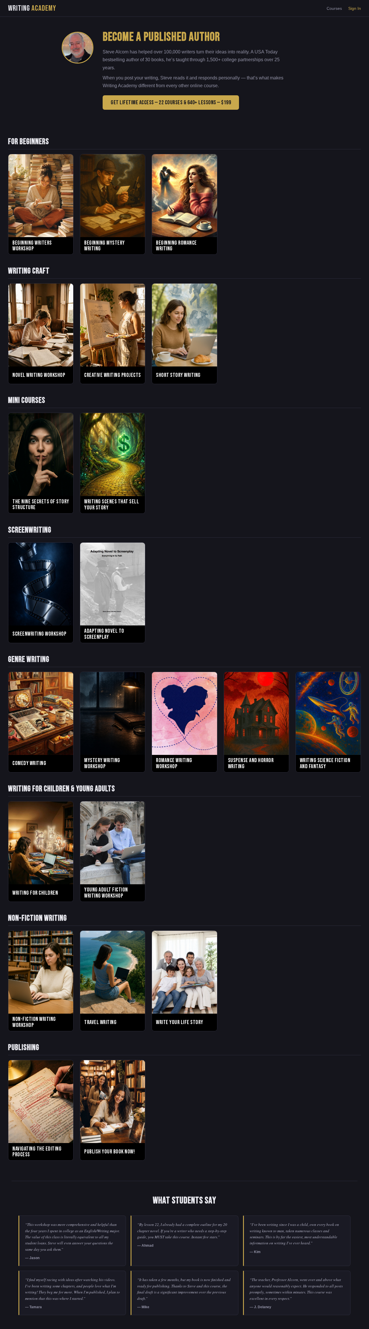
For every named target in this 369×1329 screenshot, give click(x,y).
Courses (334, 8)
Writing (32, 8)
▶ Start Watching (41, 229)
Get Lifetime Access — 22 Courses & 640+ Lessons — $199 (171, 102)
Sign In (354, 8)
